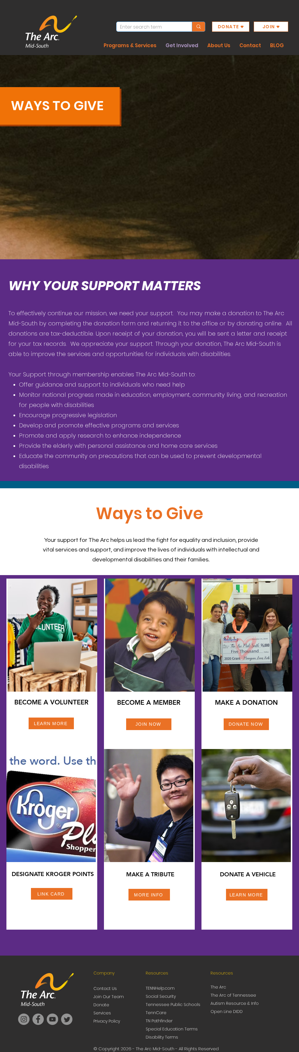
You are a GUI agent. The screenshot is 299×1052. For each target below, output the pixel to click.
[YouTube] (52, 1019)
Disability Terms (162, 1037)
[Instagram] (23, 1019)
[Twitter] (66, 1019)
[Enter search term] (198, 26)
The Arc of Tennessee (233, 995)
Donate (101, 1005)
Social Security (161, 996)
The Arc (219, 987)
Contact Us (105, 988)
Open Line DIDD (227, 1011)
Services (102, 1013)
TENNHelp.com (160, 988)
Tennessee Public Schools (173, 1004)
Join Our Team (108, 997)
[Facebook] (38, 1019)
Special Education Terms (172, 1029)
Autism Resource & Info (235, 1003)
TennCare (156, 1013)
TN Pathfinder (159, 1021)
